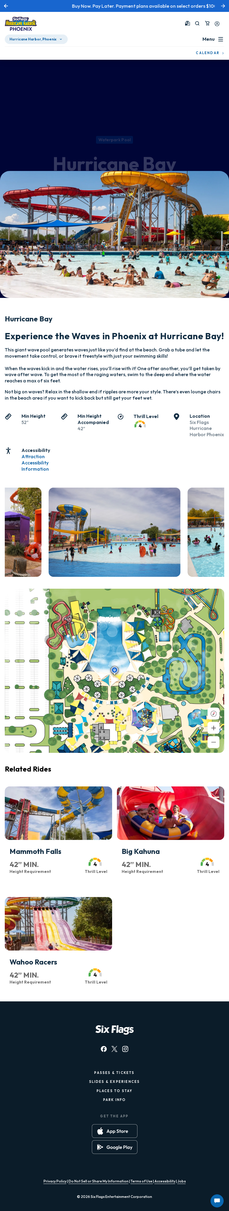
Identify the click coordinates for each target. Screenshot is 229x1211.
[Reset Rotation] (213, 714)
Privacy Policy (55, 1181)
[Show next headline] (223, 6)
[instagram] (125, 1049)
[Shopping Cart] (207, 23)
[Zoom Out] (213, 742)
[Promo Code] (187, 23)
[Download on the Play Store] (114, 1147)
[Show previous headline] (6, 6)
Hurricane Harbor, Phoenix (33, 39)
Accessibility (164, 1181)
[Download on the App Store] (114, 1131)
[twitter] (114, 1049)
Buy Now (190, 6)
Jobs (181, 1181)
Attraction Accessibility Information (35, 462)
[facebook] (103, 1049)
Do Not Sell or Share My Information (99, 1181)
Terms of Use (142, 1181)
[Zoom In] (213, 728)
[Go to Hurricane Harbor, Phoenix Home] (21, 24)
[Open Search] (197, 23)
